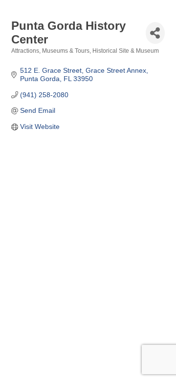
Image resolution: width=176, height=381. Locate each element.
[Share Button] (155, 33)
